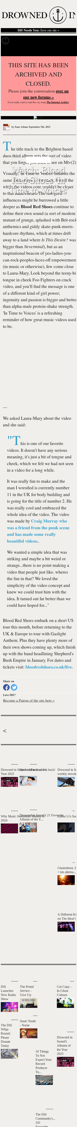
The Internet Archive (58, 102)
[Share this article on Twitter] (14, 687)
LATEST (7, 753)
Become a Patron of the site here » (29, 700)
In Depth (40, 41)
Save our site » (38, 30)
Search (68, 51)
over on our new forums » (46, 94)
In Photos (60, 41)
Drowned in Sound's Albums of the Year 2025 (64, 1045)
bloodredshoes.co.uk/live (48, 667)
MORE (67, 953)
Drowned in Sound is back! (37, 769)
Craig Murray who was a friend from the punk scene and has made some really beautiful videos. (38, 531)
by (19, 127)
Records (20, 41)
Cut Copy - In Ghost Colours (64, 991)
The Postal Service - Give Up (27, 991)
